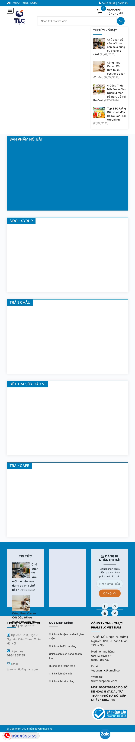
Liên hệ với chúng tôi (23, 623)
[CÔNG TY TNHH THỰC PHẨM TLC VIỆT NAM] (19, 16)
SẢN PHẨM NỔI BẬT (26, 139)
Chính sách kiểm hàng (61, 681)
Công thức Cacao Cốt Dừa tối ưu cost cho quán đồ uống (109, 70)
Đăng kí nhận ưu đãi (109, 558)
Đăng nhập (108, 3)
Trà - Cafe (19, 466)
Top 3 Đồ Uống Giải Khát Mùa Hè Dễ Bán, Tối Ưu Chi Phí (109, 116)
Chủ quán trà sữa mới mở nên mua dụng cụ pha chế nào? (109, 47)
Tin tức (25, 556)
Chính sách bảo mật (60, 673)
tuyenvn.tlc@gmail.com (106, 670)
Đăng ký (123, 3)
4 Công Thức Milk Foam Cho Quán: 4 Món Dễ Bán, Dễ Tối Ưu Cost (109, 93)
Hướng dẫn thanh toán (62, 665)
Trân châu (19, 302)
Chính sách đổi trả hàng (62, 646)
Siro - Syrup (21, 221)
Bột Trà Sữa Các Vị (27, 384)
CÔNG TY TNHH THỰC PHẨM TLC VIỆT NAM (107, 625)
